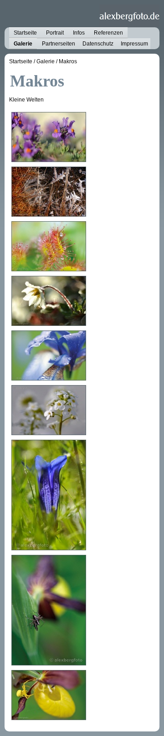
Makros (68, 61)
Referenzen (108, 33)
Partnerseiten (58, 44)
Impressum (134, 44)
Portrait (55, 33)
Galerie (23, 44)
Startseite (25, 33)
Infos (79, 33)
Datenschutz (97, 44)
